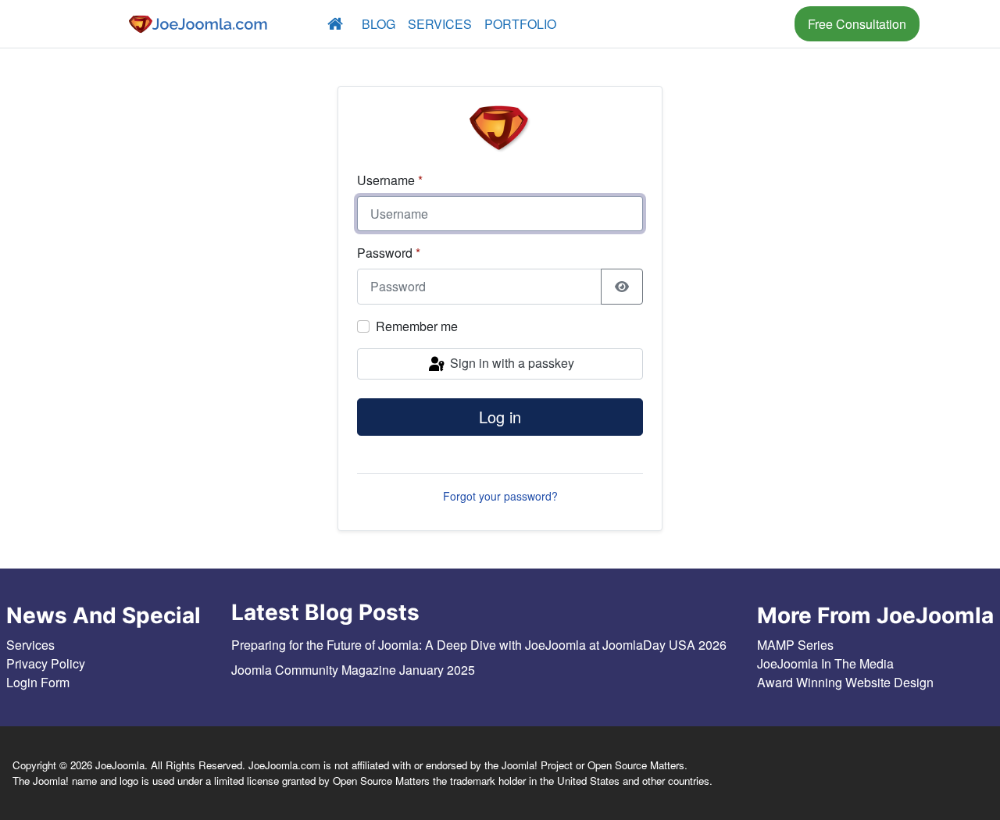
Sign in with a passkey (510, 363)
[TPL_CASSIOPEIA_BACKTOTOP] (962, 788)
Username (390, 180)
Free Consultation (857, 24)
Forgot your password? (500, 496)
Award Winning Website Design (845, 682)
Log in (500, 416)
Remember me (417, 326)
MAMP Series (795, 645)
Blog (378, 24)
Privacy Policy (45, 663)
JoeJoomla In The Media (825, 663)
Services (440, 24)
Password (388, 253)
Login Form (38, 682)
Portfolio (520, 24)
